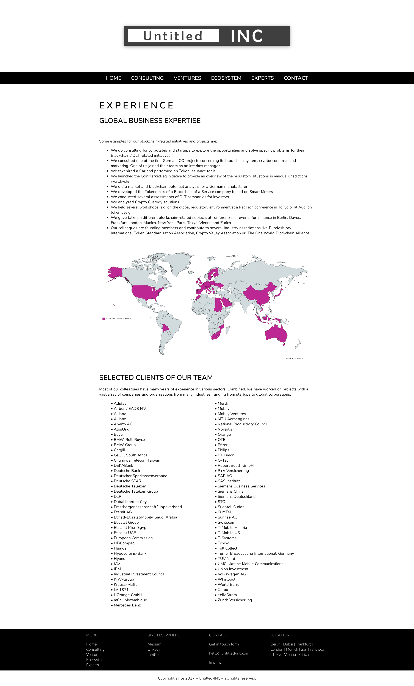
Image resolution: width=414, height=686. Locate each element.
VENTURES (187, 78)
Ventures (93, 654)
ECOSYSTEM (226, 78)
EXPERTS (262, 78)
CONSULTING (147, 78)
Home (91, 644)
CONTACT (296, 78)
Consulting (95, 649)
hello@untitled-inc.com (229, 653)
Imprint (215, 662)
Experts (92, 664)
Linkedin (155, 649)
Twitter (154, 654)
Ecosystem (95, 659)
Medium (154, 644)
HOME (113, 78)
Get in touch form (224, 644)
